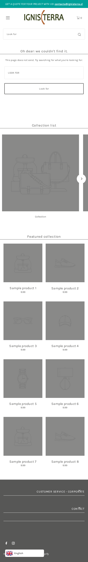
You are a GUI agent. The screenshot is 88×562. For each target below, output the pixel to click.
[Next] (81, 178)
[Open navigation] (13, 17)
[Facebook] (6, 544)
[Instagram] (13, 544)
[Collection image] (40, 210)
